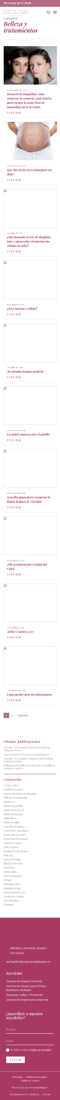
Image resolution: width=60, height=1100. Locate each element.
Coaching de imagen (14, 826)
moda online (10, 872)
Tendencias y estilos (14, 896)
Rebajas (8, 880)
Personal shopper (13, 876)
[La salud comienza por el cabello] (30, 415)
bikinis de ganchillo (13, 806)
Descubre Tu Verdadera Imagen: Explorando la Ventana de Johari (28, 760)
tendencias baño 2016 (15, 892)
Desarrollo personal (14, 835)
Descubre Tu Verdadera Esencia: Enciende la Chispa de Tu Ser (27, 749)
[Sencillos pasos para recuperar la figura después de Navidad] (30, 480)
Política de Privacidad (40, 1049)
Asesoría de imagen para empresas (27, 999)
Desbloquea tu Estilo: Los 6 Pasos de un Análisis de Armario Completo (29, 767)
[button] (55, 12)
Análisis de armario (13, 789)
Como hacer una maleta (16, 830)
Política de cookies (30, 1080)
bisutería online (12, 822)
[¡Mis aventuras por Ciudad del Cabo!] (30, 547)
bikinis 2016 (10, 802)
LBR (48, 1094)
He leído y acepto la (30, 1049)
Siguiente (23, 715)
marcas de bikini (12, 859)
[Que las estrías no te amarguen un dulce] (30, 153)
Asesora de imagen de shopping (20, 793)
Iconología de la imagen (16, 839)
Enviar (16, 1060)
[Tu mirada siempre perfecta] (30, 353)
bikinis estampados (13, 814)
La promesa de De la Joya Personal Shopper (26, 754)
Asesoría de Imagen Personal (24, 981)
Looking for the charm (15, 851)
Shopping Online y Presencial (24, 994)
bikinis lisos (9, 818)
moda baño (9, 867)
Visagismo (9, 904)
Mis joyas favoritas (13, 863)
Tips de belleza (11, 900)
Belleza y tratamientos (15, 797)
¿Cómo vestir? (11, 785)
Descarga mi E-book (17, 3)
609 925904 (17, 952)
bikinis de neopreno (14, 810)
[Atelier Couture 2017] (30, 613)
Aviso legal (17, 1076)
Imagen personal (12, 843)
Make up (8, 855)
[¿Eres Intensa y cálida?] (30, 290)
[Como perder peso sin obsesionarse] (30, 676)
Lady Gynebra (11, 847)
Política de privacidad (36, 1076)
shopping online (12, 884)
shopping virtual (12, 888)
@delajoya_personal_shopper (28, 948)
